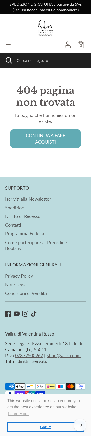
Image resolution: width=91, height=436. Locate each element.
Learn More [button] (18, 414)
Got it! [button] (45, 427)
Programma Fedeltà (24, 233)
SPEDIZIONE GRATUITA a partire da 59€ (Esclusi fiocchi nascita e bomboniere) (45, 7)
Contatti (13, 225)
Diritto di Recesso (22, 216)
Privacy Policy (19, 276)
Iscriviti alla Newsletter (28, 199)
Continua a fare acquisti (45, 138)
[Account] (68, 42)
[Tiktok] (34, 314)
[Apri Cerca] (8, 60)
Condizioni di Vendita (26, 293)
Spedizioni (15, 207)
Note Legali (16, 284)
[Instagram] (25, 314)
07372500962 (29, 355)
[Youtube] (17, 314)
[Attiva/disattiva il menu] (8, 44)
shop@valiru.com (64, 355)
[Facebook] (8, 314)
